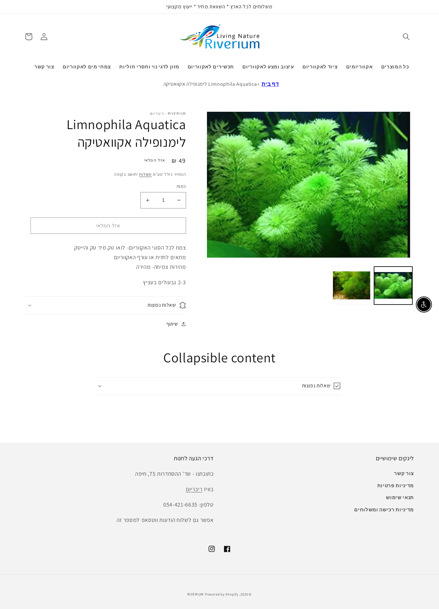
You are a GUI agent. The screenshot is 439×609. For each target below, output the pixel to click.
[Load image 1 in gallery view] (393, 286)
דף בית (270, 84)
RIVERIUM (195, 594)
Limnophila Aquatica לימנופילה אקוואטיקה (210, 84)
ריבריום (194, 489)
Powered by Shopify (221, 594)
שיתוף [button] (172, 324)
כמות (181, 186)
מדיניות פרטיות (395, 485)
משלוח (145, 174)
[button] (406, 36)
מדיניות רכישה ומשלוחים (384, 509)
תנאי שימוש (400, 497)
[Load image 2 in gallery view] (352, 286)
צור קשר (404, 473)
